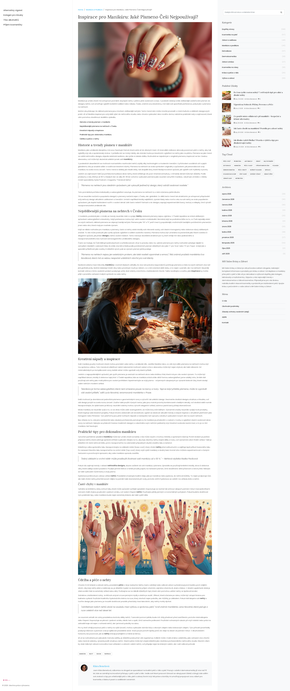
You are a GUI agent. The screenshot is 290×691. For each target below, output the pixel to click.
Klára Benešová (101, 666)
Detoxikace (253, 51)
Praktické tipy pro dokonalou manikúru (96, 134)
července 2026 (253, 199)
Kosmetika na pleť (253, 34)
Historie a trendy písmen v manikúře (95, 122)
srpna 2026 (253, 194)
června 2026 (253, 205)
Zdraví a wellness (253, 40)
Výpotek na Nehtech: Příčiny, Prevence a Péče (253, 104)
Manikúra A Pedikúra (94, 9)
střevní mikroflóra (262, 165)
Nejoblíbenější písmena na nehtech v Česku (98, 126)
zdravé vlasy (227, 178)
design (99, 654)
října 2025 (253, 248)
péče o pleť (227, 161)
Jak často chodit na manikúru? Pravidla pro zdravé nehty (258, 128)
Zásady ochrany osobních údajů (235, 311)
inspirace (107, 654)
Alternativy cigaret (12, 10)
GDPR (224, 317)
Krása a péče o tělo (253, 73)
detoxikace (227, 165)
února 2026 (253, 226)
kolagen (275, 165)
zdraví (258, 161)
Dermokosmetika (253, 56)
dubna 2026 (253, 215)
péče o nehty (242, 170)
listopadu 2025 (253, 243)
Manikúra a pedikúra (253, 45)
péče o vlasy (248, 165)
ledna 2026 (253, 232)
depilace (268, 170)
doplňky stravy (255, 174)
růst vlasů (243, 174)
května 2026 (253, 210)
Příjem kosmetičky (12, 24)
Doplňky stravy (253, 29)
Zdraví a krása (253, 62)
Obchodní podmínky (230, 306)
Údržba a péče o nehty (89, 139)
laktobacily (248, 161)
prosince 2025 (253, 237)
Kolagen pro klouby (13, 15)
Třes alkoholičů (11, 19)
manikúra (82, 654)
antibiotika (239, 178)
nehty (91, 654)
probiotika (237, 161)
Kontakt (225, 322)
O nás (224, 301)
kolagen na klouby (229, 174)
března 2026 (253, 221)
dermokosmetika (229, 170)
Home (80, 9)
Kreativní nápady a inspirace (92, 130)
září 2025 (253, 253)
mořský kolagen (256, 170)
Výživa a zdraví (253, 78)
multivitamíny (268, 161)
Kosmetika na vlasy (253, 67)
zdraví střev (268, 174)
